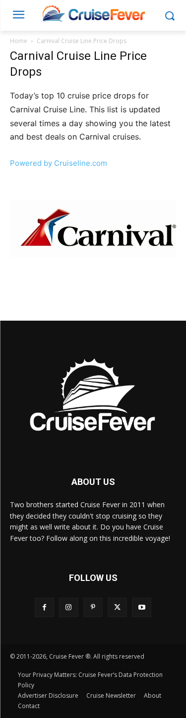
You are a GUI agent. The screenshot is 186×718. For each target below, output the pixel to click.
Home (18, 41)
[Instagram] (68, 607)
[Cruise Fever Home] (93, 13)
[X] (117, 607)
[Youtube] (141, 607)
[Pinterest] (93, 607)
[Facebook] (44, 607)
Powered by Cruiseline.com (58, 163)
